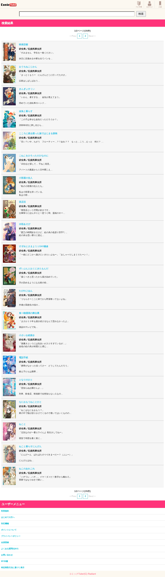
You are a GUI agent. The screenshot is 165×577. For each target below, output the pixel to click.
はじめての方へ (8, 517)
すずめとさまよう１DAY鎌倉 (33, 246)
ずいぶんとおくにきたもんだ (33, 268)
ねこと (22, 424)
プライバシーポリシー (10, 536)
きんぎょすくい (27, 89)
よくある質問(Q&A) (9, 549)
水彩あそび (24, 224)
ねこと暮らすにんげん (30, 446)
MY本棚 (4, 561)
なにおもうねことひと (30, 402)
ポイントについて (9, 530)
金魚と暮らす (26, 111)
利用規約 (5, 511)
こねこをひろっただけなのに (33, 155)
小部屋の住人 (26, 178)
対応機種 (5, 523)
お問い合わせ (7, 555)
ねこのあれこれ (27, 468)
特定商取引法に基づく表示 (12, 567)
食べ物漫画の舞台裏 (29, 313)
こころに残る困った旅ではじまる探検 (38, 133)
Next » (92, 36)
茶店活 (22, 202)
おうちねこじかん (28, 66)
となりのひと (26, 379)
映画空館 (23, 44)
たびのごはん (26, 290)
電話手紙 (23, 357)
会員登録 (5, 542)
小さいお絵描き (27, 335)
